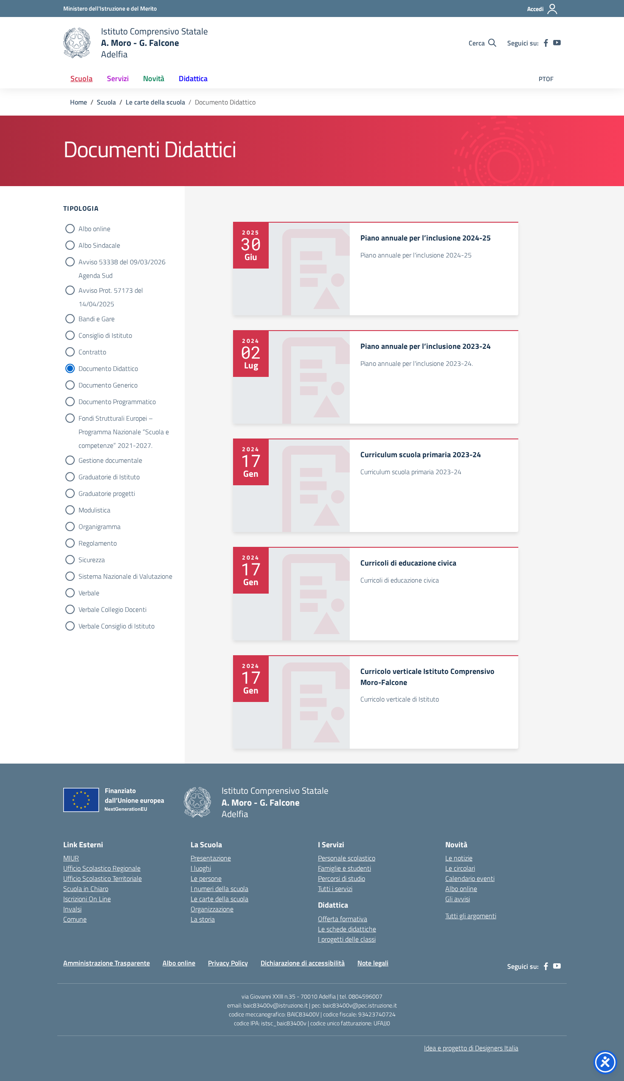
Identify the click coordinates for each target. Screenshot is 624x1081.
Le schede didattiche (347, 929)
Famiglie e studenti (344, 868)
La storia (203, 919)
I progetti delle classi (347, 939)
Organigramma (100, 526)
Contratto (92, 352)
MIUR (71, 858)
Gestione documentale (110, 460)
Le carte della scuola (219, 899)
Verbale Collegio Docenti (112, 609)
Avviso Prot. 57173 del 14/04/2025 (111, 291)
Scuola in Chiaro (85, 888)
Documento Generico (108, 385)
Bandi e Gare (97, 319)
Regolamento (98, 543)
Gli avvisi (457, 899)
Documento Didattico (108, 368)
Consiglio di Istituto (105, 335)
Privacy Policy (228, 963)
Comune (75, 919)
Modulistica (94, 510)
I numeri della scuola (219, 888)
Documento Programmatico (117, 401)
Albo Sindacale (99, 245)
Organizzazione (212, 909)
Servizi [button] (118, 78)
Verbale (89, 593)
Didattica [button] (193, 78)
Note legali (372, 963)
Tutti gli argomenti (470, 916)
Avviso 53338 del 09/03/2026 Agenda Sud (122, 263)
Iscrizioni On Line (87, 899)
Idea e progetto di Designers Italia (471, 1048)
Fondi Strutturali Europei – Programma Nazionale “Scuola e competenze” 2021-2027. (124, 419)
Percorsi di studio (341, 878)
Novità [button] (153, 78)
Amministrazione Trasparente (106, 963)
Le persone (206, 878)
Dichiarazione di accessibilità (303, 963)
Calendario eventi (470, 878)
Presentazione (211, 858)
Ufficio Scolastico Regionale (102, 868)
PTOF (546, 79)
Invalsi (72, 909)
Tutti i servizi (335, 888)
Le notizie (458, 858)
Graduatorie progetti (107, 493)
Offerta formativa (342, 919)
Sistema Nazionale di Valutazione (125, 576)
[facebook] (546, 43)
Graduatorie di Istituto (109, 477)
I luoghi (201, 868)
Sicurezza (92, 560)
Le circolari (460, 868)
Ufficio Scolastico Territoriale (102, 878)
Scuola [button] (81, 78)
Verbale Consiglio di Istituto (117, 626)
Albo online (94, 229)
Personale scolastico (346, 858)
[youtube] (557, 43)
